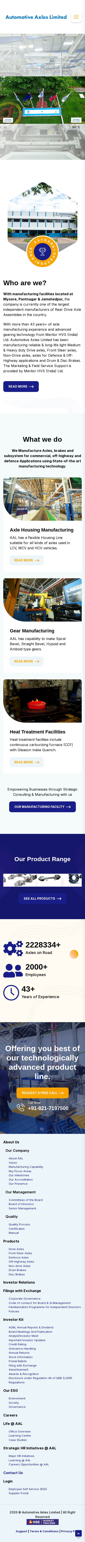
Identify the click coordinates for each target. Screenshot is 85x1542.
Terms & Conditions (44, 1531)
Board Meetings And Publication (30, 1331)
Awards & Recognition (24, 1374)
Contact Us (13, 1473)
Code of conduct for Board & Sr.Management (40, 1303)
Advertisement (18, 1369)
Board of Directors (21, 1204)
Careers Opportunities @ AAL (29, 1464)
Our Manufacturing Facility (39, 807)
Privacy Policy (71, 1531)
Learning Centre (20, 1435)
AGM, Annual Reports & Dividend (31, 1327)
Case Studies (18, 1440)
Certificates (17, 1228)
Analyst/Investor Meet (23, 1335)
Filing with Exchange (23, 1365)
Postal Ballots (18, 1361)
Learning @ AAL (20, 1460)
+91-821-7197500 (48, 1108)
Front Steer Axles (20, 1253)
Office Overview (20, 1431)
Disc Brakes (17, 1274)
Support (21, 1531)
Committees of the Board (26, 1200)
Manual (14, 1232)
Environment (17, 1398)
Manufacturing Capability (26, 1166)
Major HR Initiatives (21, 1456)
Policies (14, 1311)
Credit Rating (17, 1344)
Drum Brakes (17, 1270)
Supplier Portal (19, 1493)
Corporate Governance (25, 1298)
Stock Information (21, 1357)
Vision (13, 1162)
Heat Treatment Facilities (37, 732)
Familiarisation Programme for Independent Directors (45, 1307)
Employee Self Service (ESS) (28, 1489)
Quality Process (19, 1224)
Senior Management (22, 1208)
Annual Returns (19, 1352)
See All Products (39, 898)
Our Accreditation (21, 1179)
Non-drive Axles (20, 1266)
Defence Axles (19, 1257)
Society (14, 1402)
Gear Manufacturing (32, 630)
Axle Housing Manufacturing (41, 530)
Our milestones (19, 1175)
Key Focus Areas (20, 1171)
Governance (17, 1406)
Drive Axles (16, 1249)
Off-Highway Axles (21, 1261)
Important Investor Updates (27, 1340)
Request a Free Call (39, 1093)
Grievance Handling (22, 1348)
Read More (17, 386)
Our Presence (18, 1183)
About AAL (16, 1158)
